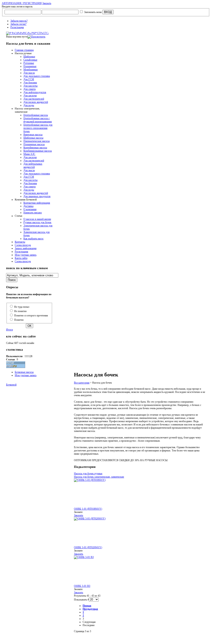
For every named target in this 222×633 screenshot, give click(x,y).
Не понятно (20, 311)
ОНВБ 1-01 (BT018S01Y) (88, 508)
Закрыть (46, 3)
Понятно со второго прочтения (31, 315)
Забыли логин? (18, 24)
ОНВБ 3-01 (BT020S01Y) (88, 547)
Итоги (9, 329)
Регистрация (17, 27)
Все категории (81, 382)
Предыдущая (90, 608)
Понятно (19, 319)
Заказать (78, 515)
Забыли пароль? (19, 20)
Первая (87, 605)
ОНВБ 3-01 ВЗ (82, 585)
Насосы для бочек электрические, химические (99, 476)
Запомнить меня (93, 12)
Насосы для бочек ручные (88, 473)
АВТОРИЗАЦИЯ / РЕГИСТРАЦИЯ (22, 3)
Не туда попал (21, 306)
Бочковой (11, 384)
